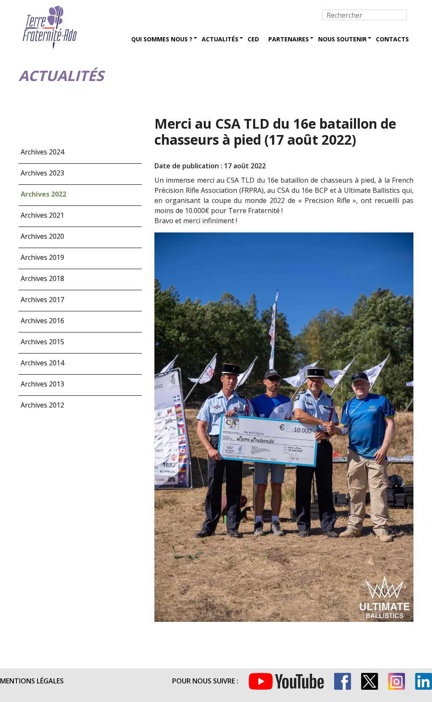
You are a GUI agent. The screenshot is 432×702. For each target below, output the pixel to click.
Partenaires (288, 39)
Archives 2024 (42, 152)
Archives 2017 (42, 299)
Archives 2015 (42, 341)
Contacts (392, 39)
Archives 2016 (42, 320)
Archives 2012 (42, 405)
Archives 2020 (42, 236)
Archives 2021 (42, 215)
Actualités (220, 39)
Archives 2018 (42, 278)
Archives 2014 (42, 362)
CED (253, 39)
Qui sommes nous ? (161, 39)
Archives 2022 (43, 194)
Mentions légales (32, 681)
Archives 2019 (42, 257)
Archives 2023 (42, 173)
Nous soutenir (342, 39)
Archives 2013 (42, 384)
